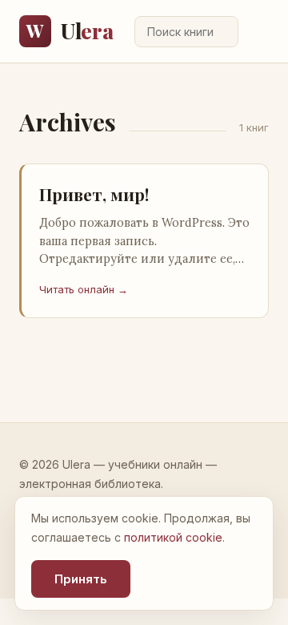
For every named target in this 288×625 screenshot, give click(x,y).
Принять (80, 579)
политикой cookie (173, 537)
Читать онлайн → (83, 289)
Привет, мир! (94, 194)
